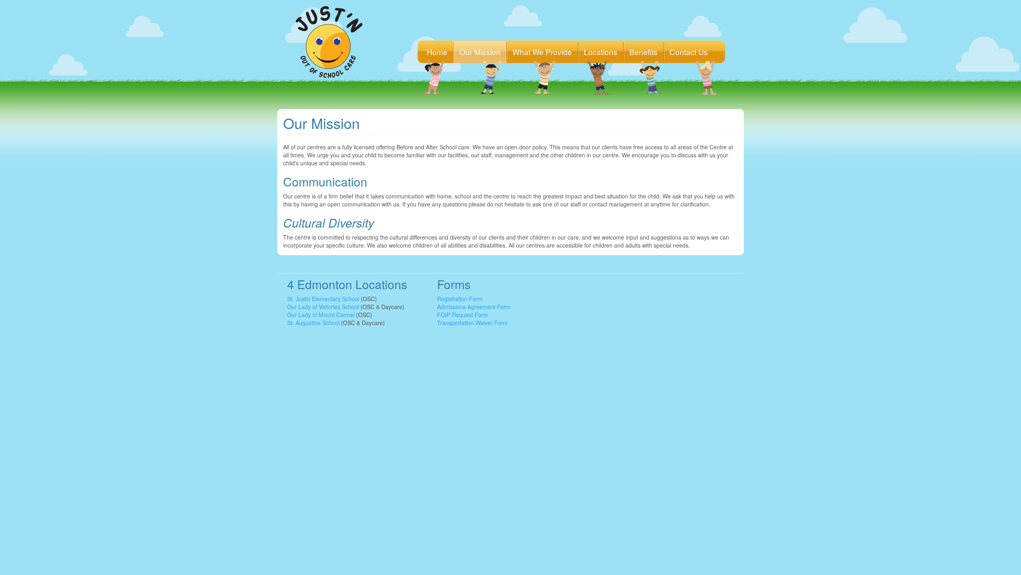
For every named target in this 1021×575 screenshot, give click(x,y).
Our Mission (480, 51)
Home (437, 51)
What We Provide (542, 51)
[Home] (332, 42)
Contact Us (689, 51)
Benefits (643, 51)
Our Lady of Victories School (323, 307)
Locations (600, 51)
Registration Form (460, 299)
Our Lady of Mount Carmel (321, 315)
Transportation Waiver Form (472, 323)
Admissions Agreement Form (473, 307)
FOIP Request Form (462, 315)
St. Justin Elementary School (323, 299)
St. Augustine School (313, 323)
